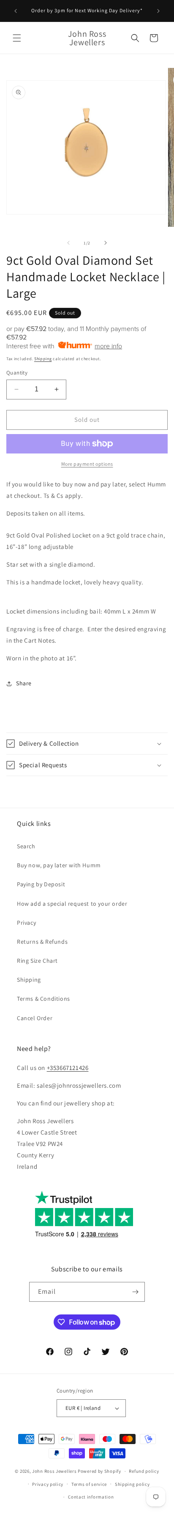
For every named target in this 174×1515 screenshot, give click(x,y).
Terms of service (89, 1484)
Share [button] (24, 683)
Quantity (16, 372)
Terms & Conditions (43, 998)
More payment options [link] (87, 464)
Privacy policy (47, 1484)
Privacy (26, 922)
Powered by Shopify (99, 1471)
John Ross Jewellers (54, 1471)
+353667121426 (68, 1068)
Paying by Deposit (41, 884)
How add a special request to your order (72, 903)
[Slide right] (105, 242)
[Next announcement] (158, 11)
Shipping (43, 358)
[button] (17, 38)
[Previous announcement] (15, 11)
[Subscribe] (135, 1292)
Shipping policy (132, 1484)
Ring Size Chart (37, 960)
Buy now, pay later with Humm (59, 865)
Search (26, 846)
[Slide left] (68, 242)
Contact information (91, 1497)
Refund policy (144, 1471)
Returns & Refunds (42, 941)
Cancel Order (34, 1018)
